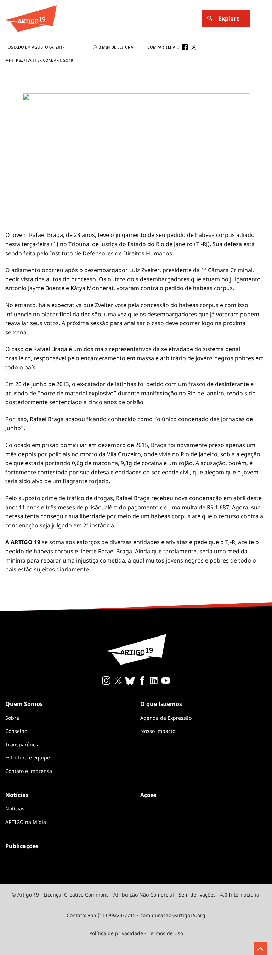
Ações (148, 795)
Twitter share (194, 47)
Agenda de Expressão (166, 717)
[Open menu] (262, 18)
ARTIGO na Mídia (25, 822)
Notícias (14, 808)
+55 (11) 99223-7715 (112, 915)
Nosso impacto (157, 731)
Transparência (22, 744)
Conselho (16, 731)
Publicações (22, 846)
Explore (229, 18)
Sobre (12, 717)
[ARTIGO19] (31, 18)
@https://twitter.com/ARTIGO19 (39, 60)
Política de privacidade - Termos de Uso (136, 933)
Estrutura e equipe (27, 757)
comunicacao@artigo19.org (172, 915)
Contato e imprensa (28, 771)
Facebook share (185, 47)
